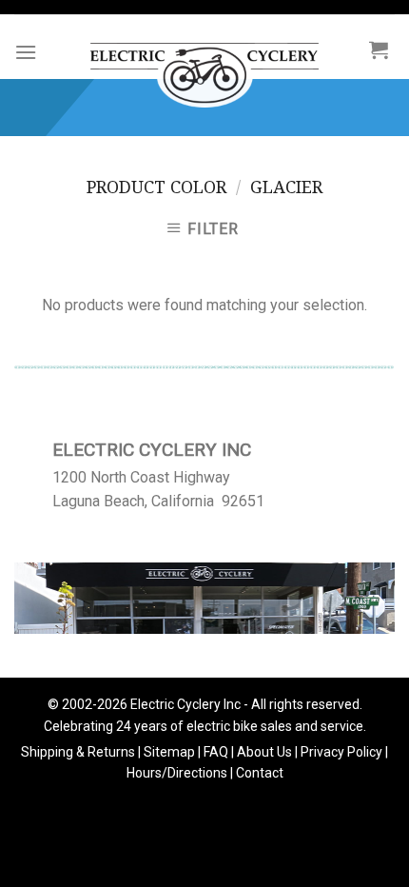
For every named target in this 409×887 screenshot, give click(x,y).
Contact (259, 772)
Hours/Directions (177, 772)
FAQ (216, 751)
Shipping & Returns (78, 751)
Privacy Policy (341, 751)
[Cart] (378, 49)
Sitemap (169, 751)
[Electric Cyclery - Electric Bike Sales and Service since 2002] (204, 66)
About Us (264, 751)
